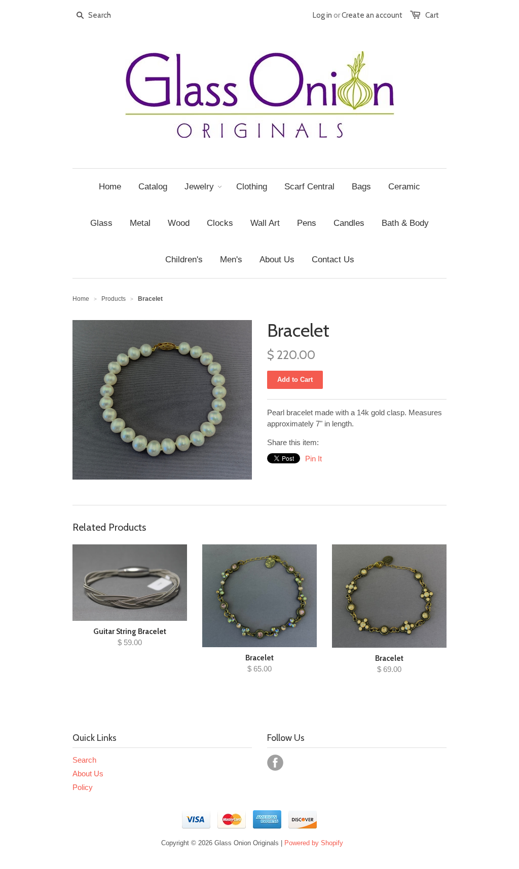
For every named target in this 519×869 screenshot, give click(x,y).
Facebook (275, 763)
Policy (82, 787)
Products (113, 298)
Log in (322, 15)
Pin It (313, 458)
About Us (87, 773)
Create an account (372, 15)
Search (84, 760)
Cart (432, 15)
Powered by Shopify (313, 843)
